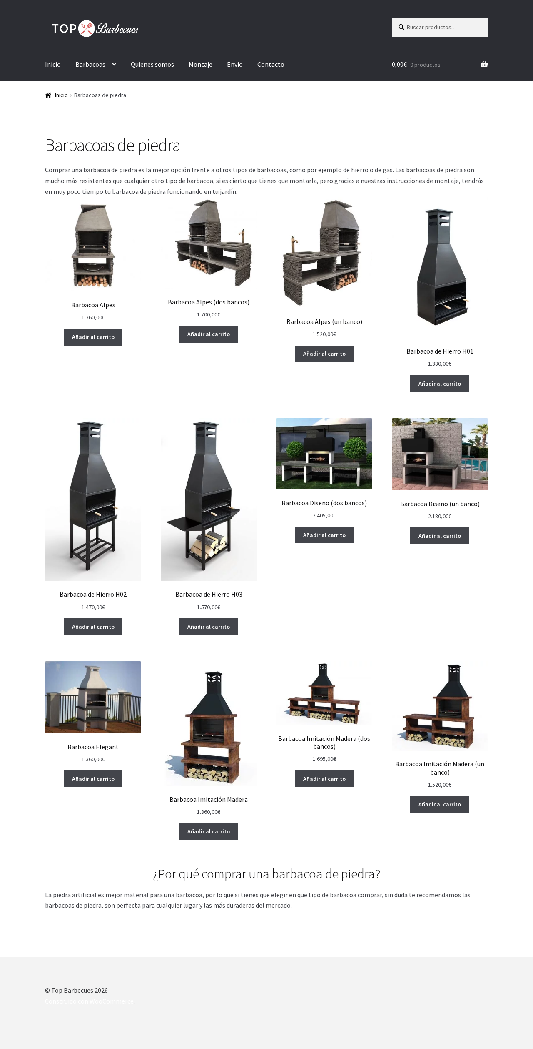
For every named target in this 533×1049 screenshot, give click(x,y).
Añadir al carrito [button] (93, 337)
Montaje (200, 64)
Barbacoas (90, 64)
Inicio (53, 64)
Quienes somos (152, 64)
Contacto (270, 64)
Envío (235, 64)
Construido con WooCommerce (89, 1001)
